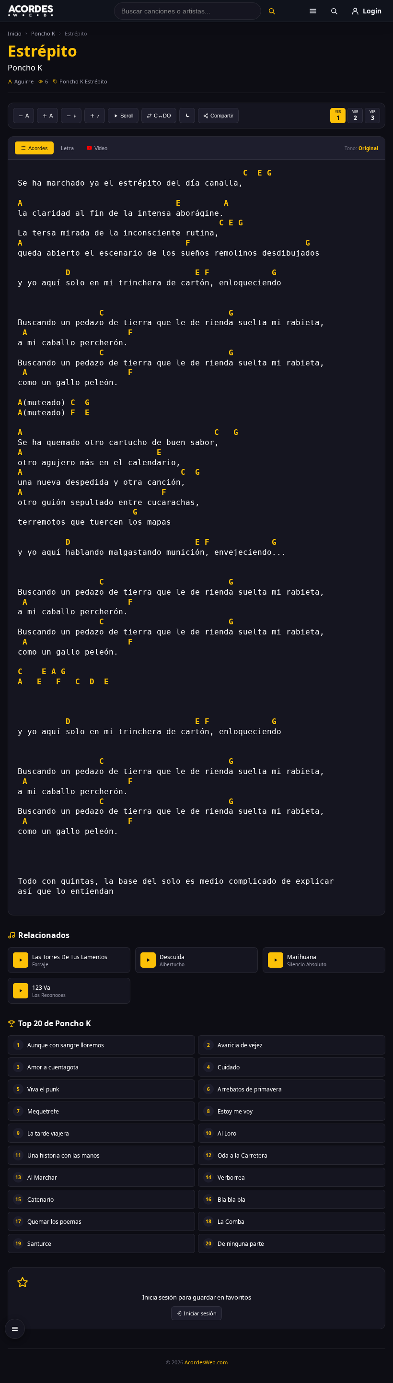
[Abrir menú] (313, 11)
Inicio (15, 33)
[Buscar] (271, 11)
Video (100, 148)
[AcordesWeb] (43, 11)
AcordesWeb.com (206, 1362)
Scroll (126, 115)
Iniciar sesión (200, 1313)
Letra (67, 148)
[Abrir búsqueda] (334, 11)
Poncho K (43, 33)
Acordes (38, 148)
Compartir (221, 115)
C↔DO (162, 115)
